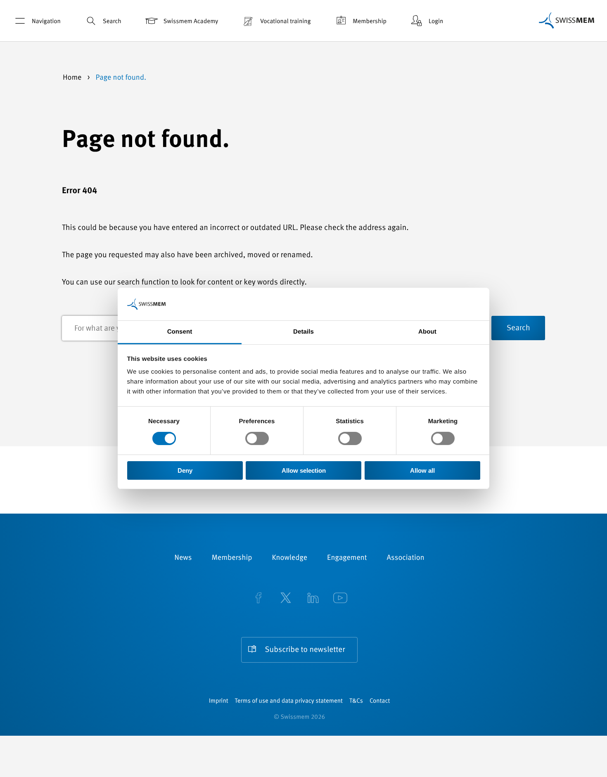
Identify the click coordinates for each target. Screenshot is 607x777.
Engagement (347, 558)
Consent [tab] (179, 331)
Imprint (218, 701)
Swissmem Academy (191, 22)
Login (436, 22)
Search (112, 22)
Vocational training (285, 22)
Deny (185, 470)
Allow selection (304, 470)
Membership (369, 22)
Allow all (422, 470)
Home (73, 78)
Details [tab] (303, 331)
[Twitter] (285, 598)
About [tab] (427, 331)
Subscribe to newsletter (305, 650)
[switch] (257, 438)
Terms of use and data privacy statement (289, 701)
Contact (380, 701)
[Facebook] (258, 598)
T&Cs (356, 701)
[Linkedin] (313, 598)
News (183, 558)
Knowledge (290, 558)
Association (405, 558)
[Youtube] (340, 598)
